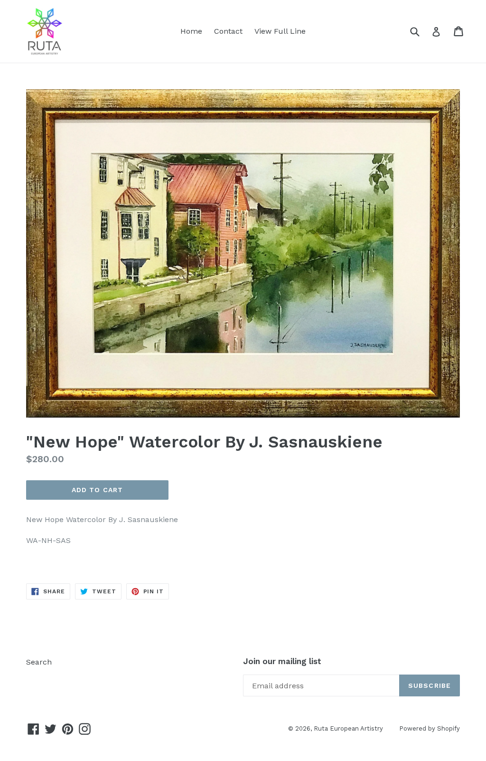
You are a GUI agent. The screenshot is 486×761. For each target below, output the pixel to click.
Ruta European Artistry (349, 728)
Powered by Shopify (429, 728)
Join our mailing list (282, 661)
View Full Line (280, 31)
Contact (228, 31)
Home (191, 31)
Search (39, 661)
